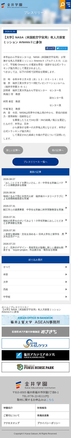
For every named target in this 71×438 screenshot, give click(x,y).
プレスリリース (19, 307)
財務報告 (42, 407)
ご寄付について (11, 415)
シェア (51, 48)
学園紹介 (8, 407)
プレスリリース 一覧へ (35, 161)
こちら (50, 400)
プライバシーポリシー (48, 423)
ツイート (63, 48)
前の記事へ (58, 150)
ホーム (5, 307)
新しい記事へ (13, 150)
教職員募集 (43, 415)
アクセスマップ (11, 423)
